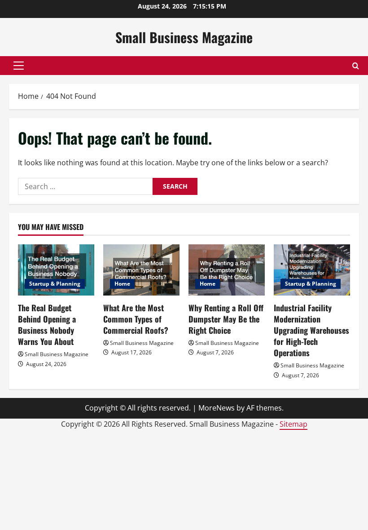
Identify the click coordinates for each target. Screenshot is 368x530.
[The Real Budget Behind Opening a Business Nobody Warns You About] (56, 269)
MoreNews (216, 408)
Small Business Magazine (184, 37)
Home (122, 283)
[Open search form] (355, 66)
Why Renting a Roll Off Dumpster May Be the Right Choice (225, 319)
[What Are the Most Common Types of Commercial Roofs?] (141, 269)
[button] (18, 65)
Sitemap (293, 424)
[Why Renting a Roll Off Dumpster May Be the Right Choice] (226, 269)
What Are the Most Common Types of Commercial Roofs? (135, 319)
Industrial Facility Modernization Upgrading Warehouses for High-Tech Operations (311, 330)
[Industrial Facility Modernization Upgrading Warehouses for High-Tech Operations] (312, 269)
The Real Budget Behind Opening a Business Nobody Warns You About (47, 325)
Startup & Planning (54, 283)
